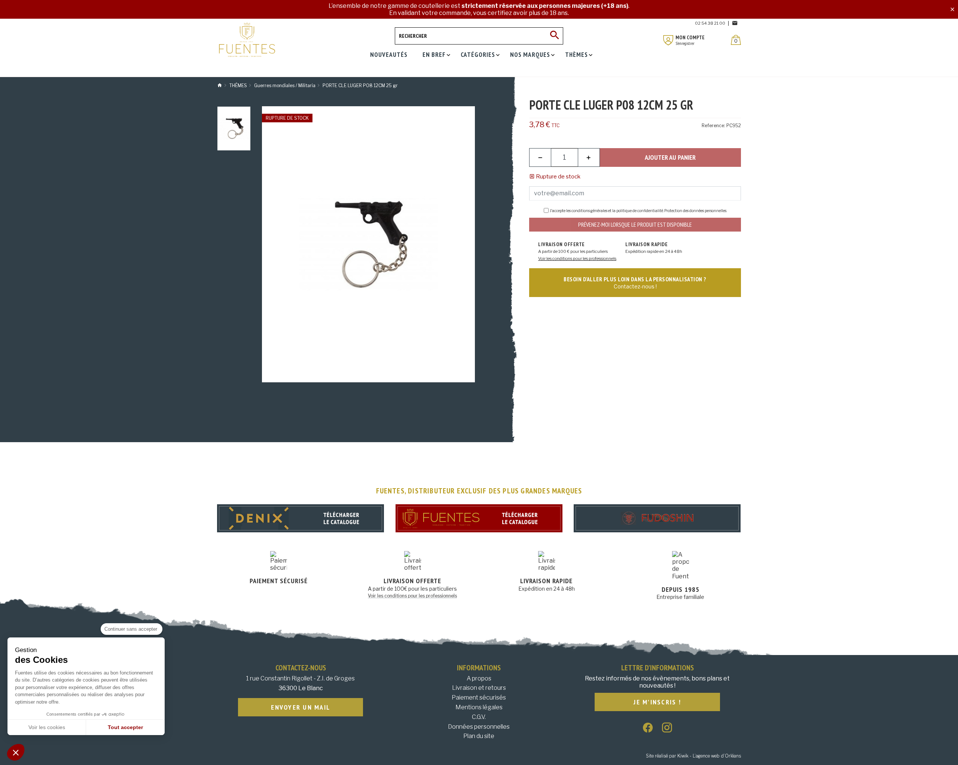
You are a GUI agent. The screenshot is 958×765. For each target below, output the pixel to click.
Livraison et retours (479, 687)
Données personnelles (479, 726)
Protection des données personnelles (695, 210)
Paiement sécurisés (479, 697)
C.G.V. (479, 716)
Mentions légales (479, 707)
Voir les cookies (46, 727)
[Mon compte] (668, 40)
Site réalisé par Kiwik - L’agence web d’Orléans (693, 756)
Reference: (713, 125)
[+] (588, 157)
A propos (479, 678)
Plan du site (478, 736)
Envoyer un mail (300, 707)
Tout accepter (125, 727)
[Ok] (554, 36)
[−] (540, 157)
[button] (16, 752)
